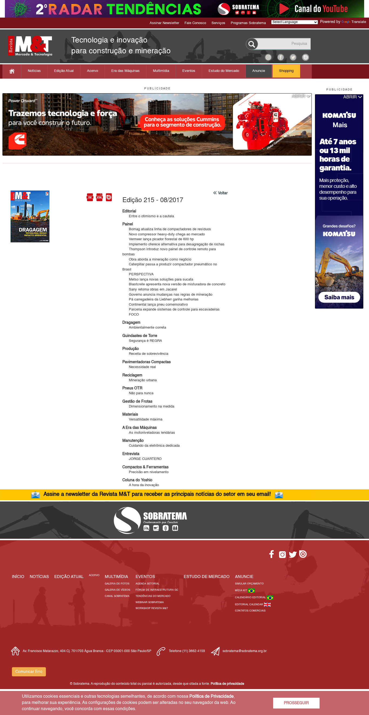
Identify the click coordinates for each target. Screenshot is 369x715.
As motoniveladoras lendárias (148, 433)
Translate (358, 22)
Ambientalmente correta (144, 327)
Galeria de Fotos (117, 584)
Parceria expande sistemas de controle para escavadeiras (171, 309)
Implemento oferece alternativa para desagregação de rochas (173, 244)
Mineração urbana (139, 380)
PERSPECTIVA (138, 274)
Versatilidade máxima (142, 419)
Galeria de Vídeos (117, 590)
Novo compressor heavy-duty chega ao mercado (163, 234)
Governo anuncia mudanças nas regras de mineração (167, 294)
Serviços (218, 23)
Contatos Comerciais (250, 611)
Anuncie (258, 71)
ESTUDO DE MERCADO (207, 577)
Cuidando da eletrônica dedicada (151, 445)
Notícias (34, 71)
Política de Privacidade (211, 696)
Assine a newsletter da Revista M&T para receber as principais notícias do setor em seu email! (157, 494)
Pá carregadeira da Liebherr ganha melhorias (160, 299)
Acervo (92, 71)
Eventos (188, 71)
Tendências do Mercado (153, 596)
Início (18, 577)
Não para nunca (137, 393)
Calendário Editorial (251, 597)
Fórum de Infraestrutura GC (157, 590)
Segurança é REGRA (142, 341)
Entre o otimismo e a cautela (148, 216)
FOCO (130, 314)
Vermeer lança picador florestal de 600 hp (158, 239)
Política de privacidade (227, 684)
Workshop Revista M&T (152, 608)
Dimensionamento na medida (148, 406)
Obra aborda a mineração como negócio (156, 259)
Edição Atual (64, 71)
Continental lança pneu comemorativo (155, 304)
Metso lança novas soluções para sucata (157, 279)
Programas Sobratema (248, 23)
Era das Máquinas (125, 71)
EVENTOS (145, 577)
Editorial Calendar (249, 604)
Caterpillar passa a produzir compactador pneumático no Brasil (169, 267)
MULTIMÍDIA (116, 577)
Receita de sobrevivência (145, 354)
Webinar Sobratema (150, 602)
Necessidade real (139, 367)
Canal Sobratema (117, 596)
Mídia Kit (241, 590)
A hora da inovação (140, 485)
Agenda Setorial (147, 584)
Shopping (286, 71)
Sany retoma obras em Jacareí (149, 289)
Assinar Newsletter (164, 23)
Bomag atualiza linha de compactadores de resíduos (166, 229)
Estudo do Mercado (224, 71)
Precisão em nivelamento (145, 472)
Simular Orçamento (249, 584)
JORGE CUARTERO (142, 459)
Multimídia (161, 71)
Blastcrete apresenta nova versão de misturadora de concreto (173, 284)
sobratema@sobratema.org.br (245, 651)
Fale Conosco (195, 23)
